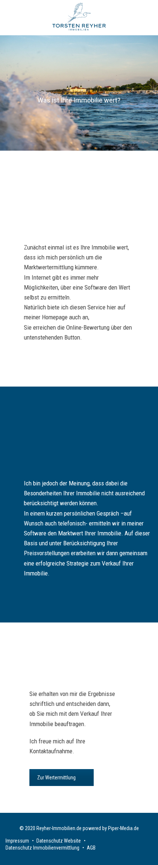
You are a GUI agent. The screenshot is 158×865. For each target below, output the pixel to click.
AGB (91, 848)
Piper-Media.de (123, 828)
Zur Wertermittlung (56, 777)
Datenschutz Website (58, 841)
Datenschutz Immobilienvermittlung (42, 848)
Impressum (17, 841)
